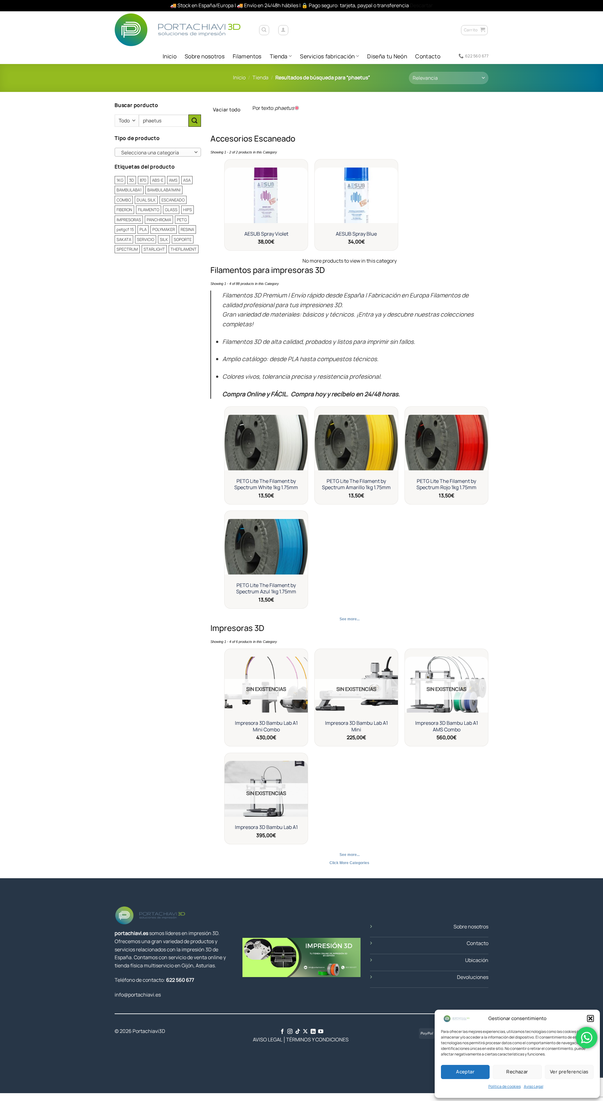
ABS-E (157, 180)
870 (143, 180)
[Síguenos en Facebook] (282, 1031)
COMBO (124, 199)
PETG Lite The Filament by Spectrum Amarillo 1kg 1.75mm (356, 484)
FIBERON (124, 209)
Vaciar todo (226, 109)
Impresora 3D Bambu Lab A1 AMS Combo (446, 726)
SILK (164, 239)
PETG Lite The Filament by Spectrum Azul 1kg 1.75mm (266, 588)
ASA (187, 180)
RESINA (187, 229)
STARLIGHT (154, 249)
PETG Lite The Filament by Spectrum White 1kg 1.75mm (266, 484)
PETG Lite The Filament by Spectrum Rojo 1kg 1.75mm (446, 484)
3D (131, 180)
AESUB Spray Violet (266, 234)
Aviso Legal (533, 1086)
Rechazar (517, 1071)
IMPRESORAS (129, 219)
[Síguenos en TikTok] (297, 1031)
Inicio (170, 56)
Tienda (279, 56)
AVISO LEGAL (262, 1039)
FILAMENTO (148, 209)
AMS (173, 180)
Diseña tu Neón (387, 56)
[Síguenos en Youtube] (320, 1031)
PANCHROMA (159, 219)
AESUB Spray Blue (356, 234)
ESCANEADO (173, 199)
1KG (120, 180)
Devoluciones (472, 977)
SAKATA (124, 239)
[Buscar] (264, 30)
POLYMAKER (163, 229)
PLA (143, 229)
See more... (350, 619)
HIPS (187, 209)
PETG (182, 219)
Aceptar (465, 1071)
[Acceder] (283, 30)
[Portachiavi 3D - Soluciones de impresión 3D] (182, 29)
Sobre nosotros (205, 56)
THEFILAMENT (184, 249)
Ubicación (476, 960)
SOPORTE (183, 239)
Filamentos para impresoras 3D (267, 270)
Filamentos (247, 56)
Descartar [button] (421, 5)
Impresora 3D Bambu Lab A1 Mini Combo (266, 726)
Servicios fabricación (327, 56)
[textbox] (156, 152)
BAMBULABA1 (129, 190)
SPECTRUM (127, 249)
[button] (590, 1018)
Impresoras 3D (237, 628)
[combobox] (158, 152)
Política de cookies (504, 1086)
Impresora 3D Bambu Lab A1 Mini (356, 726)
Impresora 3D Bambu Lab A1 (266, 827)
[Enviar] (194, 120)
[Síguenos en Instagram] (289, 1031)
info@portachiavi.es (138, 994)
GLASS (171, 209)
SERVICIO (145, 239)
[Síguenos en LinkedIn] (313, 1031)
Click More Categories (349, 863)
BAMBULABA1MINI (164, 190)
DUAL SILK (146, 199)
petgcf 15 (125, 229)
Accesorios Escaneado (252, 138)
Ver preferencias (569, 1071)
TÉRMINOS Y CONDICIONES (317, 1039)
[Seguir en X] (305, 1031)
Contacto (427, 56)
